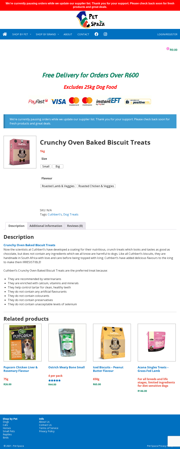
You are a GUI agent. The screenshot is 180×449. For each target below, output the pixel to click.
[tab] (16, 225)
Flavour (46, 178)
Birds (6, 437)
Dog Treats (70, 214)
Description (16, 226)
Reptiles (7, 434)
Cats (5, 425)
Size (44, 159)
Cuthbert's (55, 214)
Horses (7, 428)
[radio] (46, 166)
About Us (44, 421)
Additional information (46, 226)
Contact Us (45, 425)
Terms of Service (48, 428)
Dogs (6, 421)
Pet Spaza (18, 445)
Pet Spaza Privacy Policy (160, 445)
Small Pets (9, 431)
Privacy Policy (46, 431)
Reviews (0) (75, 226)
